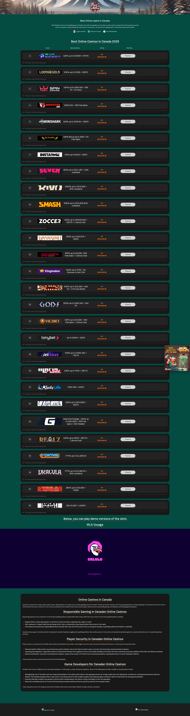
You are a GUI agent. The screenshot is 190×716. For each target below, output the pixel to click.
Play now (128, 56)
